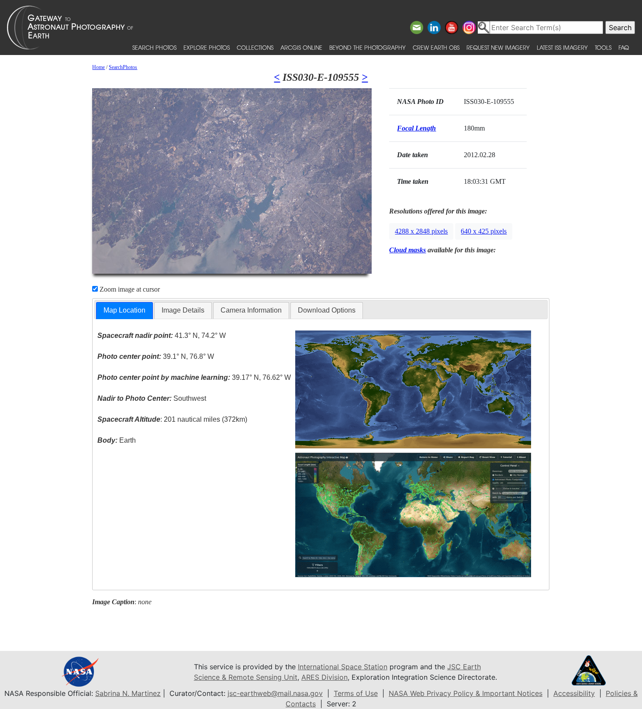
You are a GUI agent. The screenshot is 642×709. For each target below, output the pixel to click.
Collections (255, 47)
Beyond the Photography (367, 47)
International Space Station (342, 666)
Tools (603, 47)
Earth (116, 440)
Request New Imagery (498, 47)
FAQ (623, 47)
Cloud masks (407, 250)
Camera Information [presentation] (251, 310)
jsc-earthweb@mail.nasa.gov (275, 693)
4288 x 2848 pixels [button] (421, 231)
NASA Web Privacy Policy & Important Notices (465, 693)
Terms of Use (356, 693)
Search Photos (154, 47)
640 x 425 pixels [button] (484, 231)
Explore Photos (206, 47)
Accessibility (574, 693)
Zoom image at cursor (129, 289)
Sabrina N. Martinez (128, 693)
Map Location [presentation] (124, 310)
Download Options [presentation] (327, 310)
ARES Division (324, 677)
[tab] (124, 310)
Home (98, 67)
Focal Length (416, 128)
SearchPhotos (123, 67)
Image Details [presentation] (183, 310)
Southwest (151, 398)
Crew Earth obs (436, 47)
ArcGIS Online (301, 47)
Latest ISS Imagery (562, 47)
